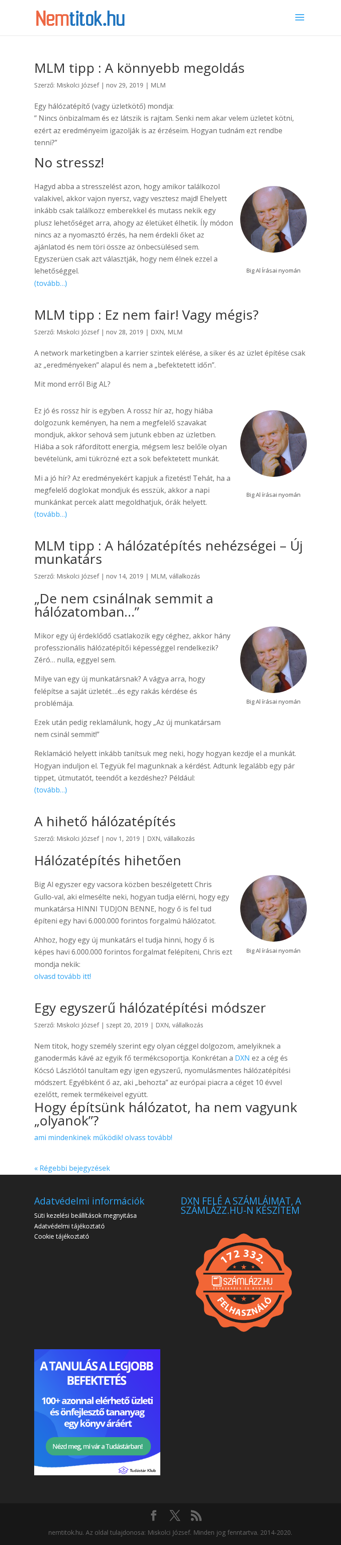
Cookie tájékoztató (61, 1236)
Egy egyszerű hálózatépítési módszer (150, 1007)
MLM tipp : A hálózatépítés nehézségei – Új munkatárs (168, 552)
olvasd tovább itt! (62, 976)
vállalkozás (184, 576)
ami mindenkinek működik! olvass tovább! (103, 1137)
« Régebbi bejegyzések (72, 1168)
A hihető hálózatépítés (105, 821)
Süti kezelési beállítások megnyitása (85, 1215)
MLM (158, 85)
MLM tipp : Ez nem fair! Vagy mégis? (146, 314)
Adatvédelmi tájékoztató (69, 1226)
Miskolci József (77, 85)
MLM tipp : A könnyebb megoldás (139, 68)
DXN (157, 332)
